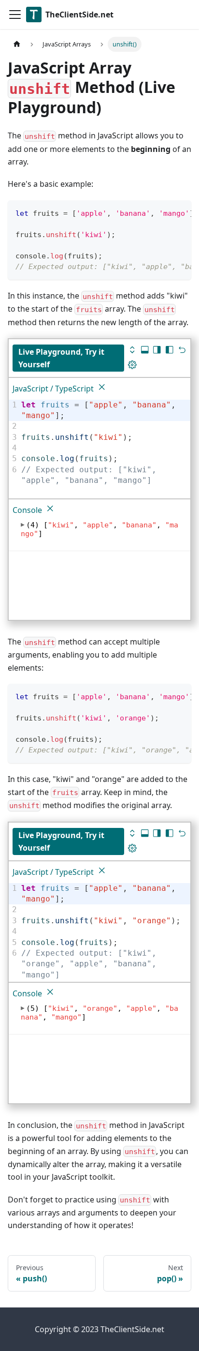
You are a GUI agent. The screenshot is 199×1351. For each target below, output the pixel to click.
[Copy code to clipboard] (179, 212)
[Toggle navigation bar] (15, 14)
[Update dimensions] (132, 366)
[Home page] (17, 44)
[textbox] (104, 443)
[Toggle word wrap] (162, 212)
